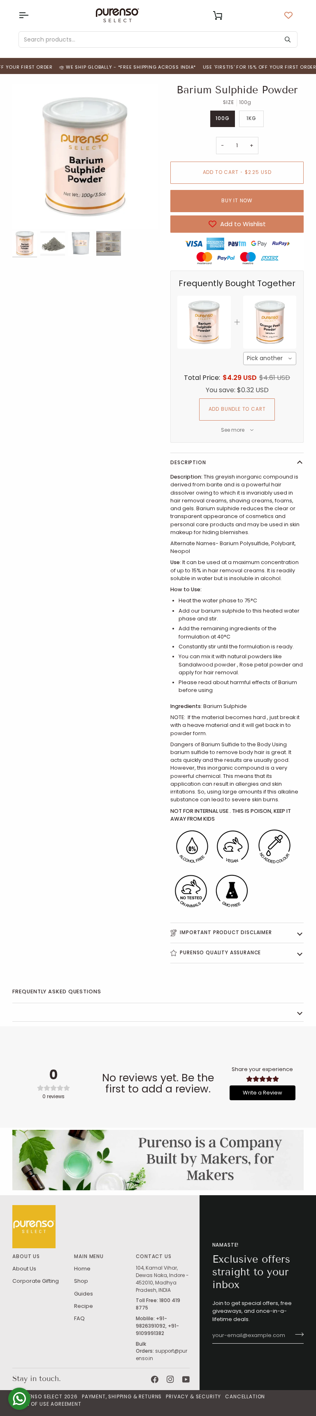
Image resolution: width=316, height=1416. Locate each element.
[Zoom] (85, 156)
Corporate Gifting (35, 1280)
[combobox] (269, 358)
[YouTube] (186, 1379)
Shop (81, 1280)
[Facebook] (154, 1379)
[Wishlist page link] (288, 15)
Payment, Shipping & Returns (122, 1396)
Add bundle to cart (237, 409)
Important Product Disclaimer (226, 932)
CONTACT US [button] (153, 1256)
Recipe (83, 1306)
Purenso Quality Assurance (220, 952)
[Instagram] (170, 1379)
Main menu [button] (88, 1256)
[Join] (297, 1334)
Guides (83, 1293)
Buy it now (237, 200)
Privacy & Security (193, 1396)
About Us (24, 1268)
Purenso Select (41, 1396)
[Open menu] (31, 15)
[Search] (287, 39)
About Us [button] (26, 1256)
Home (82, 1268)
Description (188, 462)
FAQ (79, 1318)
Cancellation (245, 1396)
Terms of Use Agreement (46, 1404)
